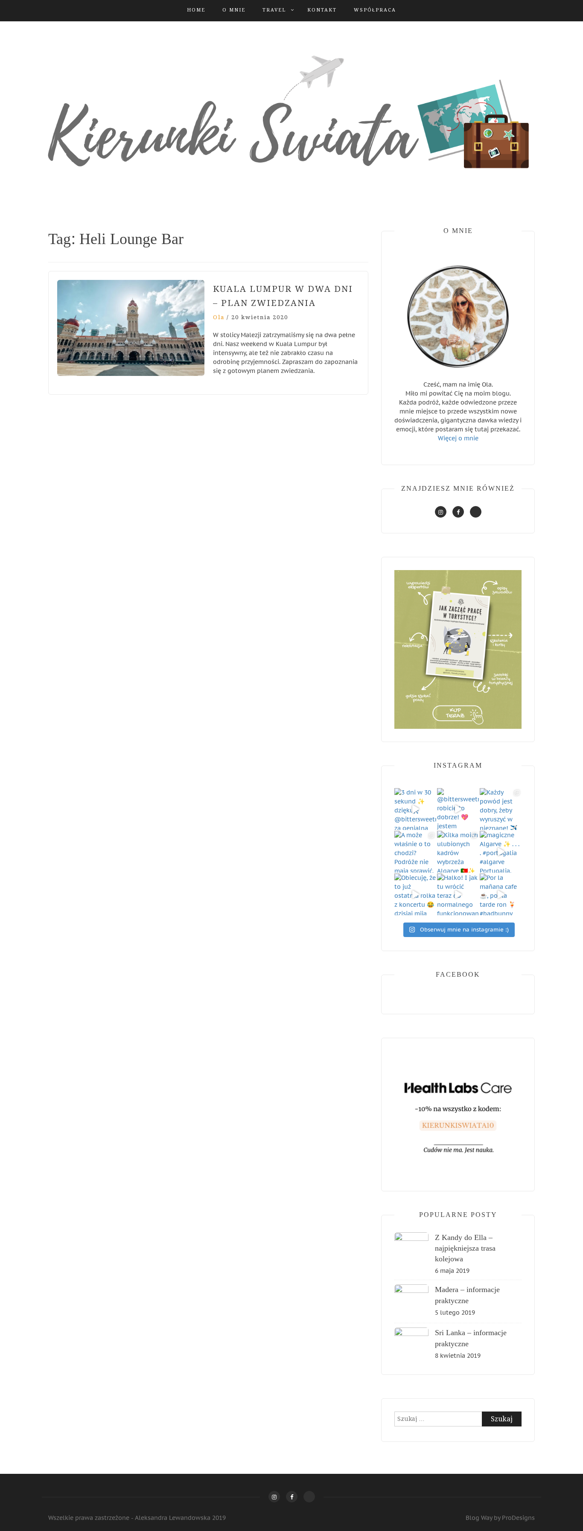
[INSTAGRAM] (440, 512)
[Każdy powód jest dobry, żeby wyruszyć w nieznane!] (501, 809)
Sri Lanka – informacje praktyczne (471, 1338)
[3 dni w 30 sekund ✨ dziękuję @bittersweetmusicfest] (415, 809)
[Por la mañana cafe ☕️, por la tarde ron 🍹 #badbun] (501, 894)
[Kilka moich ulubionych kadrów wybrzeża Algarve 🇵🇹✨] (458, 852)
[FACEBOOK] (458, 512)
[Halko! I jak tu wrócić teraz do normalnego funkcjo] (458, 894)
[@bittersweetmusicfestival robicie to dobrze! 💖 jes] (458, 809)
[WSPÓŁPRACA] (475, 512)
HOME (196, 10)
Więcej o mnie (458, 438)
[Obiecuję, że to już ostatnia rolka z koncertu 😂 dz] (415, 894)
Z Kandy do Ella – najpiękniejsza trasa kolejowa (465, 1248)
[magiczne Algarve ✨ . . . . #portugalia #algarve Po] (501, 852)
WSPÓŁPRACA (375, 10)
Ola (218, 317)
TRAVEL (274, 10)
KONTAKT (322, 10)
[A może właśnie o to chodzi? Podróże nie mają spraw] (415, 852)
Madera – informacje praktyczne (467, 1295)
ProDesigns (518, 1518)
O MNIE (233, 10)
